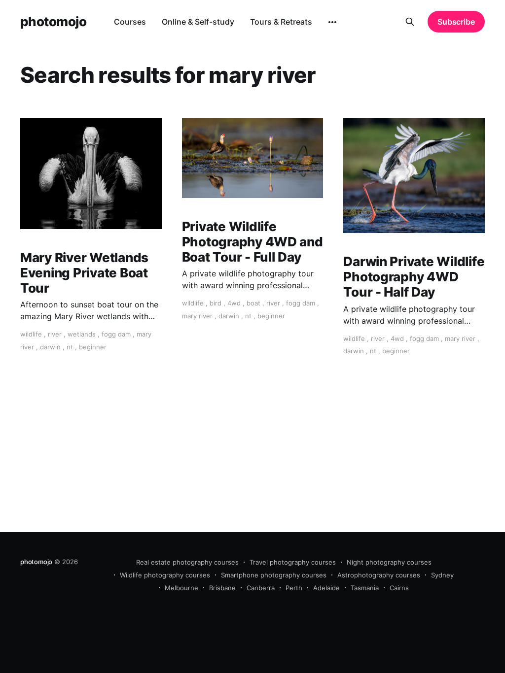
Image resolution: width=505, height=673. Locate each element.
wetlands (82, 334)
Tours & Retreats (281, 22)
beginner (93, 347)
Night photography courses (389, 562)
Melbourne (181, 588)
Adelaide (326, 588)
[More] (332, 22)
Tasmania (365, 588)
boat (253, 303)
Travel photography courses (293, 562)
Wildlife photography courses (165, 575)
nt (70, 347)
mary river (197, 316)
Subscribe (456, 22)
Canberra (261, 588)
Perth (294, 588)
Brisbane (222, 588)
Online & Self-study (198, 22)
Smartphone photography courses (273, 575)
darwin (50, 347)
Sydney (442, 575)
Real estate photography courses (187, 562)
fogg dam (116, 334)
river (55, 334)
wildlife (31, 334)
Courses (130, 22)
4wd (234, 303)
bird (215, 303)
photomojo (53, 22)
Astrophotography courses (378, 575)
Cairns (399, 588)
